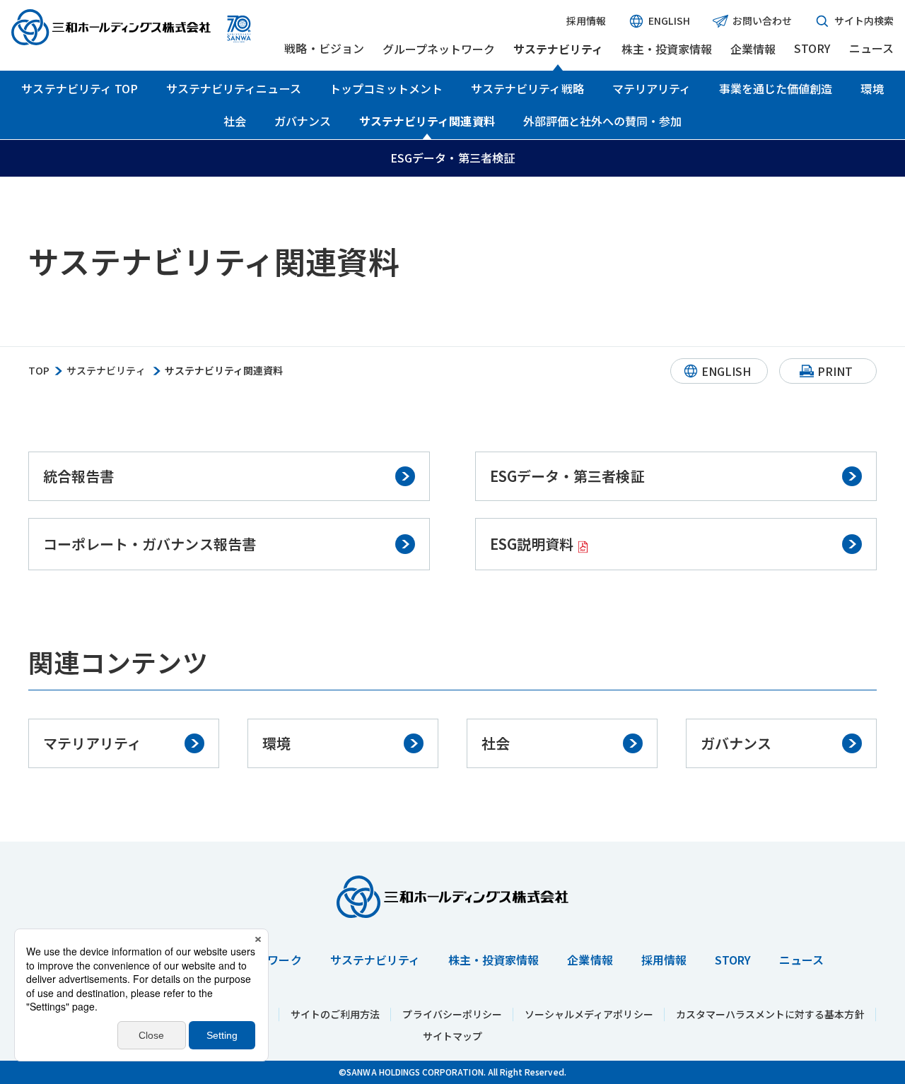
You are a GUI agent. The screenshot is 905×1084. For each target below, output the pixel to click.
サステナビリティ (558, 48)
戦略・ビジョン (323, 48)
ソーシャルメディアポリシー (589, 1014)
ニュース (871, 48)
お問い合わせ (762, 20)
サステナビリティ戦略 (527, 88)
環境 (871, 88)
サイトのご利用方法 (335, 1014)
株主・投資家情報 (666, 48)
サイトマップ (452, 1036)
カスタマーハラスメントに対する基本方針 (770, 1014)
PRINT (835, 371)
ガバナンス (302, 120)
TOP (38, 370)
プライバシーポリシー (452, 1014)
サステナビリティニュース (233, 88)
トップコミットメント (386, 88)
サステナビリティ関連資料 (427, 120)
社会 (234, 120)
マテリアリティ (651, 88)
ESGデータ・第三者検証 (452, 157)
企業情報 (753, 48)
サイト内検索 (864, 20)
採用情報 (586, 21)
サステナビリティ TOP (79, 88)
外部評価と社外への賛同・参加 (602, 120)
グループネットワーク (439, 48)
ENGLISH (668, 20)
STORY (812, 48)
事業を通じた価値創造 (776, 88)
